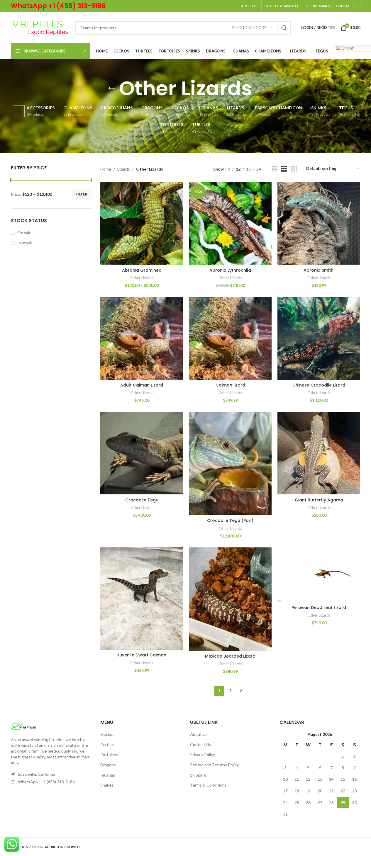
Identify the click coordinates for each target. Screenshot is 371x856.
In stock (24, 242)
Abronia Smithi (319, 270)
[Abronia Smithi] (318, 223)
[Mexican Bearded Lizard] (230, 599)
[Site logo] (40, 27)
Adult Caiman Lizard (141, 385)
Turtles (107, 744)
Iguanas (107, 774)
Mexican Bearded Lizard (230, 656)
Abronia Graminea (142, 270)
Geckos (107, 734)
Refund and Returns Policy (214, 764)
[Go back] (111, 88)
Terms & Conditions (208, 784)
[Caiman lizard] (230, 338)
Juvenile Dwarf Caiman (141, 655)
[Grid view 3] (284, 169)
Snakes (106, 784)
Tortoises (109, 754)
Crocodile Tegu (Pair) (230, 520)
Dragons (108, 764)
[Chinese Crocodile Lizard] (318, 338)
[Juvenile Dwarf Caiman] (141, 598)
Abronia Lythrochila (230, 270)
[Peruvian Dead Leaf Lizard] (318, 574)
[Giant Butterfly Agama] (318, 453)
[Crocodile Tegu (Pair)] (230, 463)
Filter (81, 194)
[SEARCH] (284, 28)
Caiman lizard (230, 385)
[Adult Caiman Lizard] (141, 338)
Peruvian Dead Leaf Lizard (319, 607)
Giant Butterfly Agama (319, 500)
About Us (199, 734)
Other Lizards (141, 277)
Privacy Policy (202, 754)
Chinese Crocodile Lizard (318, 385)
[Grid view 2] (274, 169)
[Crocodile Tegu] (141, 453)
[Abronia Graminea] (141, 223)
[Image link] (23, 725)
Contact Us (200, 744)
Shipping (198, 774)
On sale (24, 232)
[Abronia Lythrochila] (230, 223)
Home (105, 168)
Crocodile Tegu (141, 500)
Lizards (123, 168)
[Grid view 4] (294, 169)
